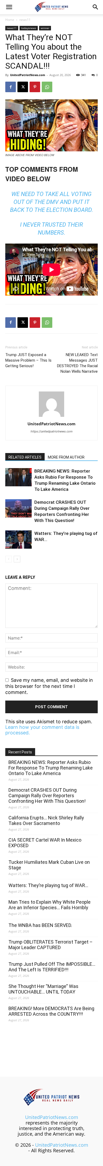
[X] (22, 87)
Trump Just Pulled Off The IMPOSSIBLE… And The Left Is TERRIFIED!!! (51, 966)
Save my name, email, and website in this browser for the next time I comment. (49, 686)
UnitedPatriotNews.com (27, 75)
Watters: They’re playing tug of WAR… (48, 885)
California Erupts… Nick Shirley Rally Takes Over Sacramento (46, 820)
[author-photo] (51, 416)
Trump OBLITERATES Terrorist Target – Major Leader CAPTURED (50, 944)
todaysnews (28, 28)
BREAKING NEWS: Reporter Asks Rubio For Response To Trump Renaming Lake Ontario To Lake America (50, 767)
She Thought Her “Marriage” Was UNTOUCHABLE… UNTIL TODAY (43, 989)
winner (45, 28)
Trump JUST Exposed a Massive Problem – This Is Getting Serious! (28, 360)
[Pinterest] (35, 87)
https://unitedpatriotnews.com (52, 431)
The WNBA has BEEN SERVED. (40, 925)
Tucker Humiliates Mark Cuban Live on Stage (49, 864)
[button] (9, 7)
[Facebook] (10, 87)
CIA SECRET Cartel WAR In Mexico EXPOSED (44, 842)
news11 (25, 19)
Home (9, 19)
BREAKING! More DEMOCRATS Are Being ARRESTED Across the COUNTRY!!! (51, 1011)
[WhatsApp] (47, 87)
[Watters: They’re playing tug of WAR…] (18, 539)
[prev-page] (8, 559)
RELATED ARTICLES (24, 457)
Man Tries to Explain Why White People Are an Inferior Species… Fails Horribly (49, 904)
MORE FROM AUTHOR (66, 457)
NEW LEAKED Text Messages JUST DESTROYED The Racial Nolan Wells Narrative (77, 363)
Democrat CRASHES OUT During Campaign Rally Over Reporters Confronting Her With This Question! (47, 795)
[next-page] (17, 559)
